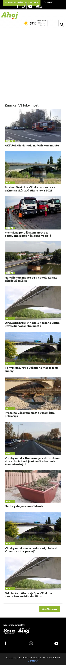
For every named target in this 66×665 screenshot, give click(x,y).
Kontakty (48, 2)
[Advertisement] (33, 63)
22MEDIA (33, 660)
